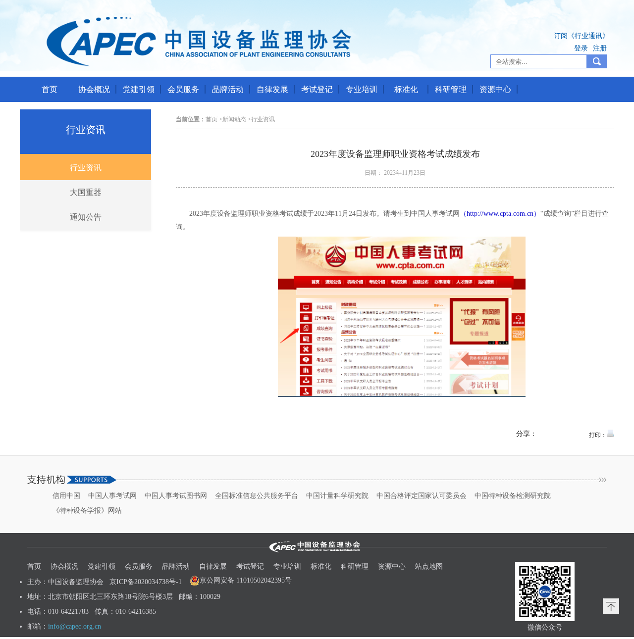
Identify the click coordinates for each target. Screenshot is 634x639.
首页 (49, 89)
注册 (600, 48)
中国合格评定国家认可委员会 (421, 495)
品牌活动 (228, 89)
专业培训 (361, 89)
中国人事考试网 (112, 495)
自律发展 (272, 89)
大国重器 (86, 192)
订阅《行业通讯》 (581, 36)
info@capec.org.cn (74, 626)
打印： (598, 435)
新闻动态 (234, 119)
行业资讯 (86, 129)
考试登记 (317, 89)
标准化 (406, 89)
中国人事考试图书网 (176, 495)
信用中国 (66, 495)
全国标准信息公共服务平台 (256, 495)
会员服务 (183, 89)
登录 (581, 48)
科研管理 (451, 89)
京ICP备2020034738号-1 (145, 582)
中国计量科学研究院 (337, 495)
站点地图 (429, 566)
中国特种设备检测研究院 (513, 495)
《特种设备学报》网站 (87, 510)
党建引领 (139, 89)
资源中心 (495, 89)
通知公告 (86, 217)
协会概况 (94, 89)
